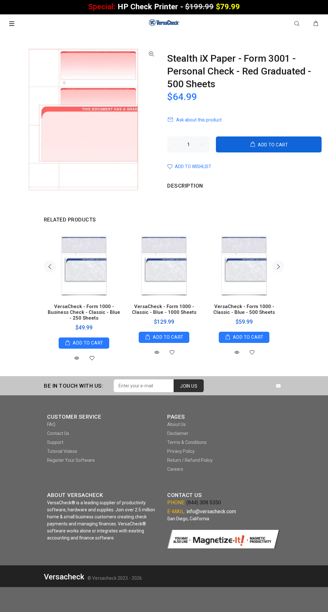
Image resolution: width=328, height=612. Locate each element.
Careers (175, 469)
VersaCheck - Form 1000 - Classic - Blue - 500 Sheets (244, 309)
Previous (50, 266)
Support (55, 442)
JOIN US (188, 386)
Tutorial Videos (62, 451)
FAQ (51, 424)
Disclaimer (177, 433)
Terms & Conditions (187, 442)
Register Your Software (71, 460)
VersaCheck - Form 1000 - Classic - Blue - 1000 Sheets (164, 309)
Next (278, 266)
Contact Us (58, 433)
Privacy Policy (181, 451)
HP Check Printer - (164, 6)
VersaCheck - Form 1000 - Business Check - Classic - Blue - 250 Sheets (84, 312)
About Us (176, 424)
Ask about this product (199, 119)
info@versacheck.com (211, 511)
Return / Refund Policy (190, 460)
